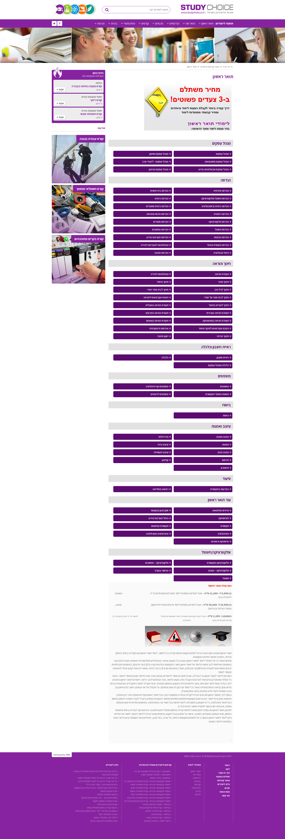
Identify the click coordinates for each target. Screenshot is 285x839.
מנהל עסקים (222, 154)
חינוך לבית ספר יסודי (157, 289)
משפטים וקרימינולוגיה (157, 386)
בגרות (114, 23)
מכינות (101, 23)
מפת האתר (224, 791)
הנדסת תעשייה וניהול (218, 245)
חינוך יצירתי (223, 336)
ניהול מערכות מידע (158, 518)
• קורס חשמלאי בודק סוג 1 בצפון (104, 820)
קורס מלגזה (156, 814)
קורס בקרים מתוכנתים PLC (136, 801)
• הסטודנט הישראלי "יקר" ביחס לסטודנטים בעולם (97, 810)
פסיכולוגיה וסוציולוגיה (157, 533)
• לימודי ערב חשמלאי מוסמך (105, 817)
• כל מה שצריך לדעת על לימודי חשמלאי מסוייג (98, 777)
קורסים (145, 23)
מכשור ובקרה (161, 570)
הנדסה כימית (161, 198)
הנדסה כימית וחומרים (157, 206)
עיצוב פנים (223, 452)
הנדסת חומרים (160, 221)
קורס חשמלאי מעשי (139, 787)
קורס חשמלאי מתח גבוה (137, 797)
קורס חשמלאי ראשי (139, 794)
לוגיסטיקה (223, 518)
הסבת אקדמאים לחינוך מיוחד (214, 328)
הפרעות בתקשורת (219, 489)
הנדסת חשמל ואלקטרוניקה (215, 198)
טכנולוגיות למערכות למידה (154, 245)
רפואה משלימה (160, 489)
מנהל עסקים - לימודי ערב (155, 161)
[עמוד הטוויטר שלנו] (54, 23)
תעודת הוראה (222, 274)
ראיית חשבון (223, 357)
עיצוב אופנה (222, 436)
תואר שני (190, 23)
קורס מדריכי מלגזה (153, 810)
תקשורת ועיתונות (159, 526)
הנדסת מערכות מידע (157, 237)
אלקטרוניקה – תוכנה (218, 570)
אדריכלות (163, 436)
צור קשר (226, 795)
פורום (227, 787)
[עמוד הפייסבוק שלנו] (59, 23)
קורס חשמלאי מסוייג (139, 784)
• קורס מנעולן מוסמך (109, 791)
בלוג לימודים (224, 784)
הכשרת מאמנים (151, 820)
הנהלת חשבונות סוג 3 (150, 774)
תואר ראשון (207, 23)
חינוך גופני (223, 282)
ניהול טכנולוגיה (221, 253)
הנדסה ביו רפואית (159, 190)
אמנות (225, 444)
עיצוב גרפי (163, 444)
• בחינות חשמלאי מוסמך (107, 794)
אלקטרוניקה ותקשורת (218, 563)
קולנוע (165, 460)
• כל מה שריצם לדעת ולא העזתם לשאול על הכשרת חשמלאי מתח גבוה (95, 773)
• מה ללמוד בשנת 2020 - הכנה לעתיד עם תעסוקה (96, 787)
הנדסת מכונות (221, 237)
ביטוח (226, 415)
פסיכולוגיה (223, 533)
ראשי (227, 765)
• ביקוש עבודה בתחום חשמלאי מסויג (102, 807)
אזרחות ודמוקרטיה (158, 328)
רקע (228, 768)
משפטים (224, 386)
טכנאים (159, 23)
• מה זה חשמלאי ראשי (108, 814)
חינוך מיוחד (162, 282)
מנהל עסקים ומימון (158, 169)
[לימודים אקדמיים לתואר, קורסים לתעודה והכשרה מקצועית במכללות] (207, 13)
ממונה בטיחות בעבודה (152, 804)
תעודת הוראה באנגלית (156, 305)
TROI (67, 754)
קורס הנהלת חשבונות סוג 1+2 (147, 771)
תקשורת (224, 526)
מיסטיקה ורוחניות (220, 541)
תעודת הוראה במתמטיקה (216, 320)
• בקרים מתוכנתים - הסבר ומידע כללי (102, 784)
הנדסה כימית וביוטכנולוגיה (215, 206)
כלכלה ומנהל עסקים (218, 365)
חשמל (225, 578)
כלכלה (165, 357)
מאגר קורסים (223, 780)
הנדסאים (174, 23)
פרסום (225, 460)
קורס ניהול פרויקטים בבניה (150, 807)
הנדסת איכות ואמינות (157, 214)
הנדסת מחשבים (160, 229)
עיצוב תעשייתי (161, 452)
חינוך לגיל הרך (221, 289)
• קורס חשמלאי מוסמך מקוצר (105, 801)
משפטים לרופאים (159, 394)
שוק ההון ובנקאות (159, 510)
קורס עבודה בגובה (154, 817)
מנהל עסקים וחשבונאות (217, 161)
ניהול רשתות (155, 777)
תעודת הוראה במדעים (157, 313)
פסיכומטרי (129, 23)
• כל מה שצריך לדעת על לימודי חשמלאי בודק (98, 781)
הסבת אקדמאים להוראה (155, 297)
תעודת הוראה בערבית (217, 313)
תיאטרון (225, 468)
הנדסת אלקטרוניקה (219, 221)
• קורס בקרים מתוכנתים (107, 804)
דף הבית (226, 66)
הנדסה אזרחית (221, 190)
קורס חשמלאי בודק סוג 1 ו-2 (136, 781)
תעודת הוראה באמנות (157, 320)
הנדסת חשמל (222, 229)
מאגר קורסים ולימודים (209, 66)
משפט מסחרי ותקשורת (217, 394)
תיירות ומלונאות (220, 510)
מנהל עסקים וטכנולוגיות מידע (213, 169)
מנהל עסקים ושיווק (158, 154)
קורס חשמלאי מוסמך (138, 791)
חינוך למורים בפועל (219, 305)
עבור (61, 89)
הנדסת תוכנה (161, 253)
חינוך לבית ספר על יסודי (216, 297)
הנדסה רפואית (221, 214)
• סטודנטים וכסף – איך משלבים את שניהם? (99, 797)
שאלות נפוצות (223, 776)
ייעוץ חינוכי (162, 336)
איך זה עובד (224, 772)
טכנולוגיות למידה (159, 274)
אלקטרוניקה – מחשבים (156, 563)
